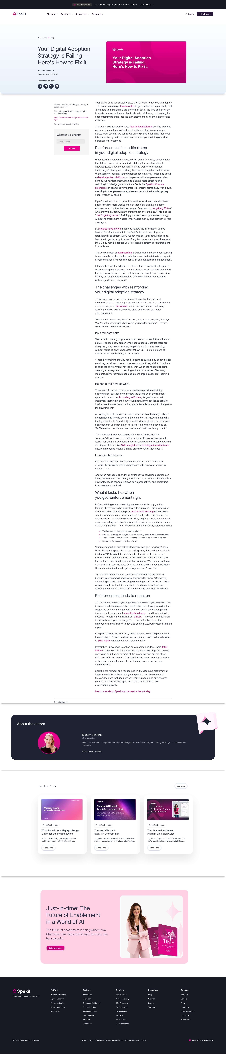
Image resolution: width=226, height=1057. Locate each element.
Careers (184, 999)
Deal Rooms (87, 999)
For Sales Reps (121, 1011)
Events (150, 1003)
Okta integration (130, 445)
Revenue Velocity (122, 999)
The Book (152, 1007)
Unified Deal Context (58, 995)
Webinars (151, 999)
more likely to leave (135, 613)
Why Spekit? (55, 1011)
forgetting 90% (160, 208)
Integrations (87, 1024)
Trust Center (185, 1019)
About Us (184, 995)
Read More (48, 848)
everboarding (125, 252)
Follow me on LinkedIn (91, 751)
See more (181, 786)
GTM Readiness (122, 1003)
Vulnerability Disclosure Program (107, 1040)
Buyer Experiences (57, 1007)
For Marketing (121, 1019)
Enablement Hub (89, 1007)
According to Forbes (130, 397)
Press (183, 1003)
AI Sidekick (87, 995)
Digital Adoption (61, 702)
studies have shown (110, 228)
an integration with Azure (155, 445)
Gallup (137, 616)
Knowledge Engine (57, 1003)
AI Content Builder (90, 1011)
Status (143, 1040)
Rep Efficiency (121, 995)
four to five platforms (141, 126)
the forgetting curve (108, 215)
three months (127, 106)
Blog (150, 995)
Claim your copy (55, 948)
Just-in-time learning (142, 511)
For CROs (119, 1015)
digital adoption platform (110, 177)
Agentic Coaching (57, 999)
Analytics (86, 1019)
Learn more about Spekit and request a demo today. (123, 691)
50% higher (104, 640)
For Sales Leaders (122, 1024)
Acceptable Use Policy (130, 1040)
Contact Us (185, 1015)
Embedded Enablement (92, 1003)
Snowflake (122, 306)
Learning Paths (89, 1015)
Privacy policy (87, 1040)
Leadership (185, 1007)
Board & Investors (187, 1011)
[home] (20, 14)
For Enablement (122, 1007)
